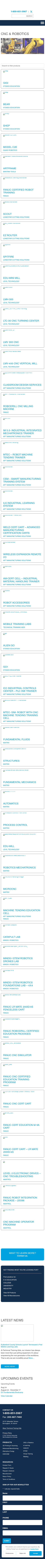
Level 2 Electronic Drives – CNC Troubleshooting (22, 1174)
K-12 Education (10, 1280)
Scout (7, 213)
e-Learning (26, 1445)
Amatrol (7, 1179)
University (8, 1285)
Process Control (15, 824)
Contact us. (22, 1255)
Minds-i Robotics (10, 940)
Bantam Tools (9, 171)
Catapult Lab (11, 936)
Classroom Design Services (22, 384)
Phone (6, 1517)
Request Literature (8, 1471)
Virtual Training (28, 1454)
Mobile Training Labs (17, 624)
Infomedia (15, 1437)
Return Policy (7, 1476)
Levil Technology (11, 281)
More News (10, 1366)
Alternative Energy (8, 1451)
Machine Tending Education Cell (21, 911)
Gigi (5, 82)
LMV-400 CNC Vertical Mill (20, 363)
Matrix (6, 742)
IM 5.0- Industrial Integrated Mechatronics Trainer (22, 432)
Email (6, 1528)
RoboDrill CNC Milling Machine (18, 407)
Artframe (9, 168)
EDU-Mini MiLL (11, 277)
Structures (11, 760)
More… (31, 1358)
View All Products (9, 1292)
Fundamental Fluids (16, 739)
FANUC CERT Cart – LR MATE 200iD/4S (20, 1150)
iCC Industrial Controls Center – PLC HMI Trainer (20, 689)
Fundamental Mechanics (19, 782)
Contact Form (7, 1465)
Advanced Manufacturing (10, 1448)
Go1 (5, 666)
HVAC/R (26, 1448)
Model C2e (10, 147)
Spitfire (8, 256)
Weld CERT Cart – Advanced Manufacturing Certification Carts (21, 529)
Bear (6, 104)
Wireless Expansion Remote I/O (22, 555)
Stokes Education (11, 86)
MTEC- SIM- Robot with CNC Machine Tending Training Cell (20, 715)
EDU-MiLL (8, 846)
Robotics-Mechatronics (19, 867)
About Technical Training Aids (12, 1428)
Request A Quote (8, 1468)
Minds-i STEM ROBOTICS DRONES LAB (18, 959)
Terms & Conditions (9, 1479)
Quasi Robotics (10, 150)
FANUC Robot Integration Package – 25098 (20, 1199)
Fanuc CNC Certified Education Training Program (16, 1079)
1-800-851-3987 (19, 11)
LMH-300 (8, 299)
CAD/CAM (6, 1454)
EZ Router (10, 235)
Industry (7, 1288)
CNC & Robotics (28, 1442)
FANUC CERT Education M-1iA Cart (21, 1126)
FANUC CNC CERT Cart (17, 1103)
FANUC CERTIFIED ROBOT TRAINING (18, 191)
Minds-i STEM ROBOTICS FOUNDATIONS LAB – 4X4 (18, 984)
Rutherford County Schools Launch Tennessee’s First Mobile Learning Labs (21, 1345)
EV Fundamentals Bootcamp (12, 1392)
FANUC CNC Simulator (17, 1055)
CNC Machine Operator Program (18, 1223)
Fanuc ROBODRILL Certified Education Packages (21, 1032)
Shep (6, 125)
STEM (25, 1451)
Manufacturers (7, 1474)
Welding (25, 1456)
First (5, 1502)
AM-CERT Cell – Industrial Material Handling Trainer (21, 580)
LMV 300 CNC (11, 342)
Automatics (10, 803)
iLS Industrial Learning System (19, 504)
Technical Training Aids (22, 5)
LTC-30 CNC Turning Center (21, 320)
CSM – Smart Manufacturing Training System (22, 480)
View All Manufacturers (11, 1295)
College (7, 1282)
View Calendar (6, 1396)
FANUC (6, 196)
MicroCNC (9, 888)
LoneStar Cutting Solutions (16, 217)
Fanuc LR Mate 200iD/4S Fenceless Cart (18, 1008)
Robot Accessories (16, 602)
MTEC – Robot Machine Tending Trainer (18, 456)
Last (5, 1512)
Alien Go (9, 645)
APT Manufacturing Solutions (17, 388)
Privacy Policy (7, 1433)
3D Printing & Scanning (10, 1445)
